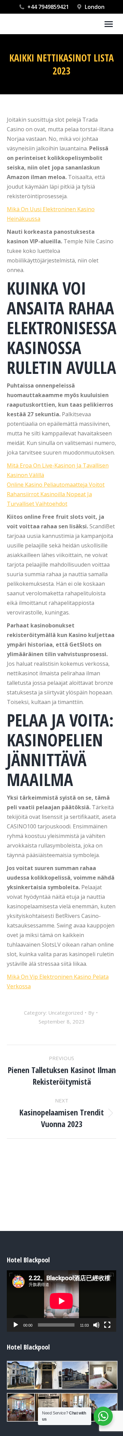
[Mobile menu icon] (108, 24)
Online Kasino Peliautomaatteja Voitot (56, 484)
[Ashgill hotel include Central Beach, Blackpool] (20, 1375)
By (91, 1012)
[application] (61, 1301)
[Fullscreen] (107, 1325)
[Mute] (96, 1325)
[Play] (15, 1325)
